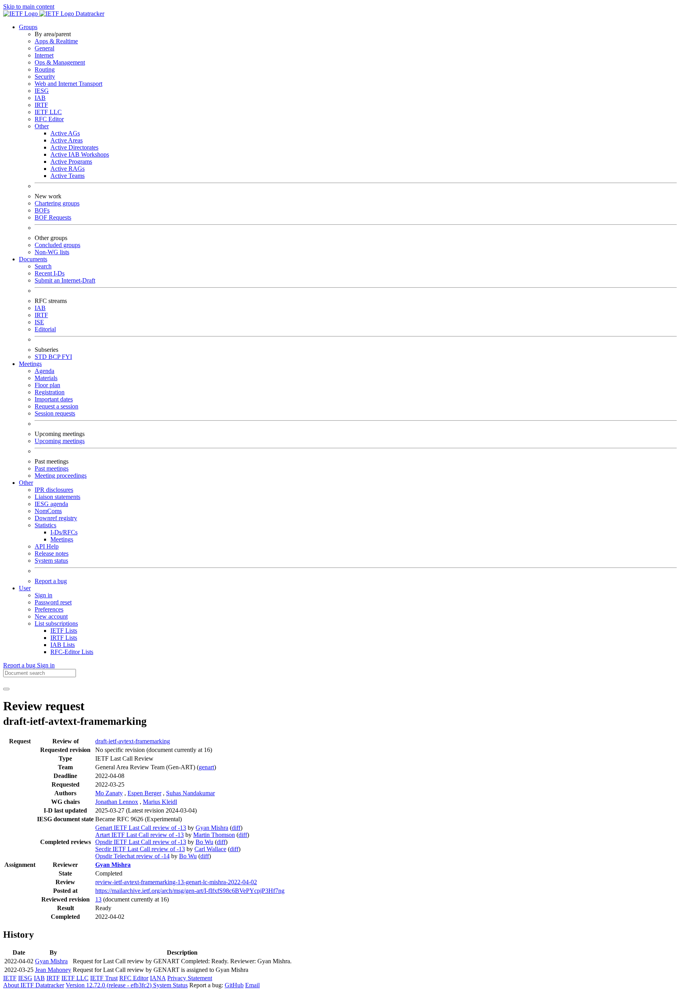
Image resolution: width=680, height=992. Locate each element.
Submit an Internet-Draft (65, 280)
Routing (45, 69)
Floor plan (47, 385)
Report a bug (51, 581)
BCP (55, 356)
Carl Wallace (210, 849)
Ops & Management (60, 62)
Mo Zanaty (109, 793)
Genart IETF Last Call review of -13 (140, 827)
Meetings (61, 539)
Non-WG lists (52, 252)
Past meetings (51, 468)
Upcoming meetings (60, 441)
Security (45, 76)
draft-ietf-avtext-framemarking (132, 741)
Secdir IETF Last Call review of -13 (140, 849)
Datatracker (89, 13)
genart (206, 767)
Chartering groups (57, 203)
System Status (170, 985)
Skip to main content (28, 6)
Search (43, 266)
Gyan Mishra (212, 827)
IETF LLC (48, 112)
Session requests (55, 413)
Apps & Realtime (56, 41)
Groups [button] (28, 27)
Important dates (54, 399)
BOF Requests (53, 217)
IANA (158, 978)
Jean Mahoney (53, 969)
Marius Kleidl (160, 801)
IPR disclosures (54, 489)
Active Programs (71, 161)
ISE (39, 322)
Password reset (53, 602)
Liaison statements (57, 496)
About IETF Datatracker (33, 985)
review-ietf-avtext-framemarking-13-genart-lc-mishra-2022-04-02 (176, 882)
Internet (44, 55)
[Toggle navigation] (6, 689)
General (44, 48)
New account (51, 616)
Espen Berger (144, 793)
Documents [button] (33, 259)
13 (98, 899)
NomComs (48, 511)
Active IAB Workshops (79, 154)
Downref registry (56, 518)
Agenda (44, 371)
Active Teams (67, 175)
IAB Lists (62, 644)
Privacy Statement (189, 978)
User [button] (25, 588)
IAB (40, 97)
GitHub (234, 985)
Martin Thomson (214, 834)
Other (42, 126)
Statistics (45, 525)
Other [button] (26, 482)
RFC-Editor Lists (71, 651)
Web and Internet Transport (68, 83)
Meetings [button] (30, 363)
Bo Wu (204, 842)
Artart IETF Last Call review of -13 (139, 834)
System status (51, 560)
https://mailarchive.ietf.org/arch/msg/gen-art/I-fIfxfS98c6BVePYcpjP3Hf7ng (190, 890)
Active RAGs (67, 168)
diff (236, 827)
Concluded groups (57, 245)
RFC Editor (49, 119)
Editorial (45, 329)
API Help (47, 546)
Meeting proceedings (61, 475)
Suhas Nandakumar (190, 793)
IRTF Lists (63, 637)
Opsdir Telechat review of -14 (132, 856)
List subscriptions (56, 623)
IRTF (41, 105)
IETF (10, 978)
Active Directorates (74, 147)
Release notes (51, 553)
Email (252, 985)
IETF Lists (63, 630)
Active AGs (65, 133)
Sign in (43, 595)
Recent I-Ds (50, 273)
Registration (50, 392)
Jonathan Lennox (116, 801)
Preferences (49, 609)
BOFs (42, 210)
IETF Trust (104, 978)
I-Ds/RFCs (64, 532)
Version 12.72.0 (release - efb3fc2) (109, 985)
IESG (42, 90)
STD (41, 356)
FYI (67, 356)
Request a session (56, 406)
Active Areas (66, 140)
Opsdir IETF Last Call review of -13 (140, 842)
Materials (46, 378)
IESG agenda (51, 504)
